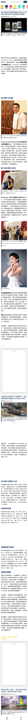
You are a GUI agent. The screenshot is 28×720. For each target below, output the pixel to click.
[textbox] (17, 2)
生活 (19, 8)
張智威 (2, 401)
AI (2, 346)
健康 (24, 8)
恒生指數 (9, 637)
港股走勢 (4, 639)
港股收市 (15, 637)
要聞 (6, 8)
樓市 (11, 8)
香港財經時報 (4, 16)
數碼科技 (15, 8)
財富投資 (2, 8)
